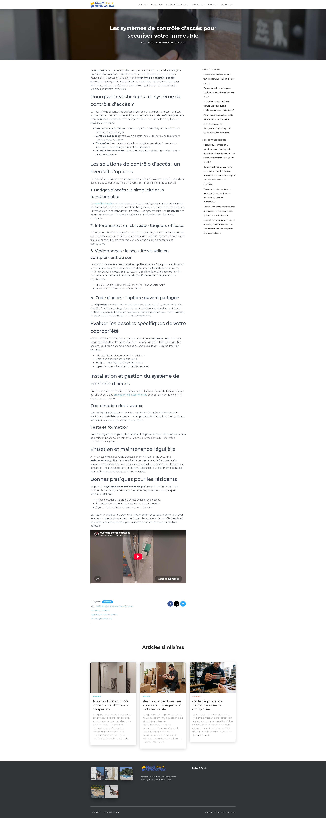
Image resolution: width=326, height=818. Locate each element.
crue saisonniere (169, 777)
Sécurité (107, 602)
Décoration (156, 5)
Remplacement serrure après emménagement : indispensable (163, 705)
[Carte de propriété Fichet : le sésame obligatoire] (213, 677)
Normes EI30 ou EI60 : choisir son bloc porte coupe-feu (111, 705)
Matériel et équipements (177, 5)
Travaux (212, 5)
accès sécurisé (102, 606)
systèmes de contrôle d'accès (104, 614)
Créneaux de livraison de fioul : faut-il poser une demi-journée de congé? (219, 79)
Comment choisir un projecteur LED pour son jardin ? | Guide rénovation (218, 171)
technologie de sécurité (101, 618)
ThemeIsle (231, 812)
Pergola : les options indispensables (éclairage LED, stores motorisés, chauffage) (217, 128)
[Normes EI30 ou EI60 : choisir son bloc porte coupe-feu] (113, 677)
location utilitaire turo (150, 777)
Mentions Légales (112, 812)
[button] (146, 5)
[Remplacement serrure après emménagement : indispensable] (163, 677)
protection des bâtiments (121, 606)
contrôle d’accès (103, 203)
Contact (96, 812)
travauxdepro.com (162, 779)
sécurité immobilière (100, 610)
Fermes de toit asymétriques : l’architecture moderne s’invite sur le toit (219, 92)
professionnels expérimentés (130, 394)
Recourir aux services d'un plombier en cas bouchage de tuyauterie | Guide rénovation (217, 149)
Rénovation (197, 5)
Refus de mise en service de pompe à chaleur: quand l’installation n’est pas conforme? (218, 105)
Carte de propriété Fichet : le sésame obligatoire (207, 705)
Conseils (142, 5)
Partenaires (226, 5)
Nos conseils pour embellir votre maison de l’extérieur (219, 179)
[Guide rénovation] (103, 4)
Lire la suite (122, 738)
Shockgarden (147, 779)
